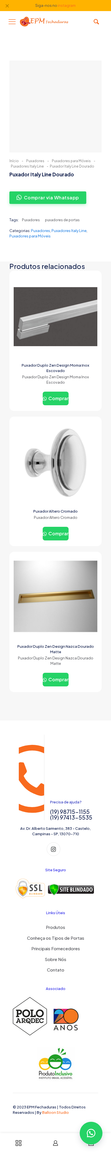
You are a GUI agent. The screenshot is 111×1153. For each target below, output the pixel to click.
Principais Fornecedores (55, 948)
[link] (55, 888)
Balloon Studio (55, 1112)
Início (14, 161)
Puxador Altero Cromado (55, 511)
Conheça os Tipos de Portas (55, 938)
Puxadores (35, 161)
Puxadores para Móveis (71, 161)
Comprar (58, 398)
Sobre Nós (55, 959)
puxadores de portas (62, 220)
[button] (91, 1133)
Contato (55, 969)
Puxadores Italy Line (27, 166)
